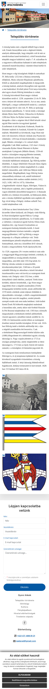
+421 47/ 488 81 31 (26, 636)
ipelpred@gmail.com (26, 641)
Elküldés (25, 587)
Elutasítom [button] (24, 685)
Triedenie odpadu (24, 617)
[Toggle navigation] (43, 4)
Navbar (6, 4)
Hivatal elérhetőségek (24, 613)
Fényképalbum (24, 610)
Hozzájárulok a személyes (22, 578)
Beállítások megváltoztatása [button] (24, 680)
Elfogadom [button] (24, 675)
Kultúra (24, 607)
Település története (17, 30)
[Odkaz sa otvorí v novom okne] (24, 622)
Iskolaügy (24, 604)
